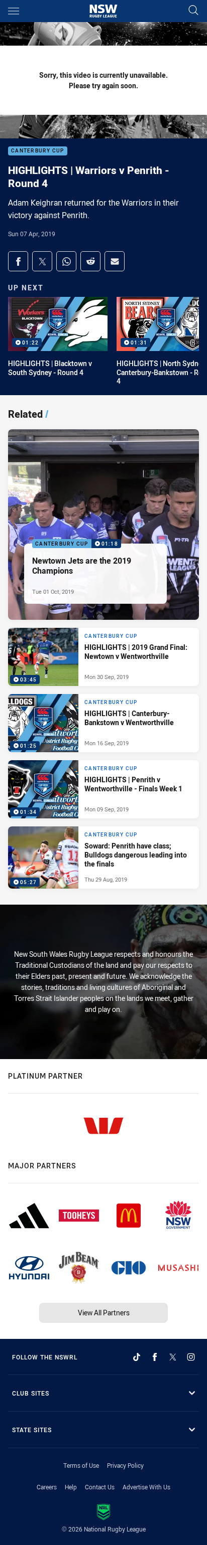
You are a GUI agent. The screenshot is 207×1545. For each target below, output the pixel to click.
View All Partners (104, 1312)
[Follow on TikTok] (137, 1357)
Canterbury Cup (37, 151)
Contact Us (100, 1487)
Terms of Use (81, 1465)
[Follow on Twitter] (173, 1357)
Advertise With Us (146, 1487)
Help (71, 1487)
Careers (47, 1487)
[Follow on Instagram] (191, 1357)
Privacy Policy (125, 1465)
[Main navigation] (13, 11)
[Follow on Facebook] (155, 1357)
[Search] (193, 11)
